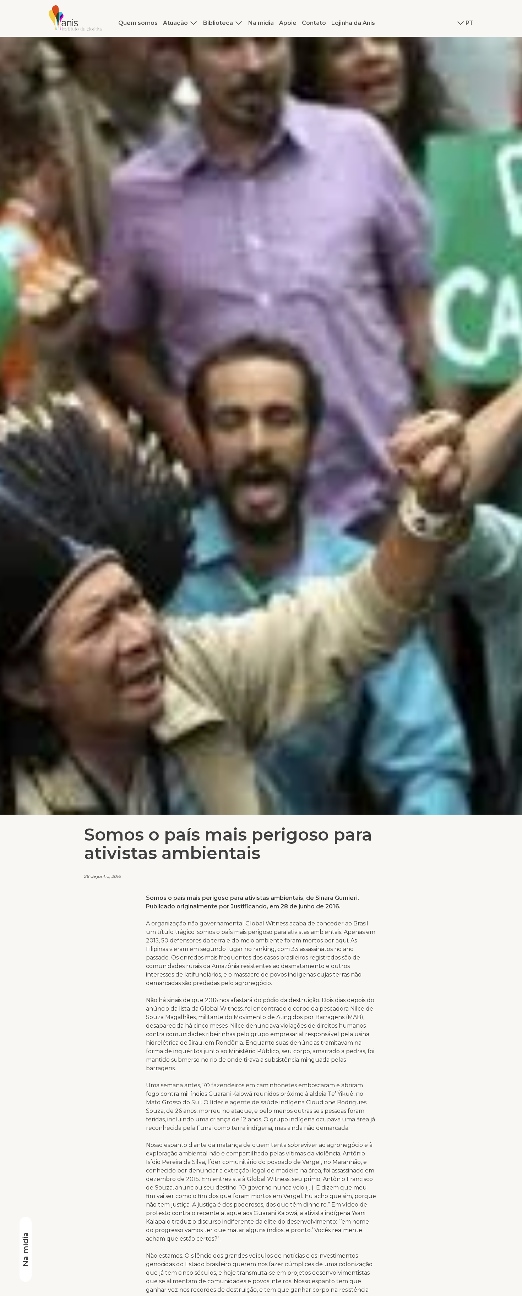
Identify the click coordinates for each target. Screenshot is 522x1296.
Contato (314, 23)
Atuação (175, 23)
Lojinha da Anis (353, 23)
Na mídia (261, 23)
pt (469, 23)
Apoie (288, 23)
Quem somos (138, 23)
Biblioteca (218, 23)
